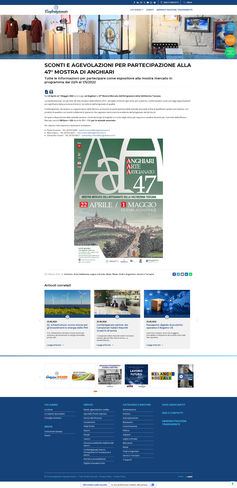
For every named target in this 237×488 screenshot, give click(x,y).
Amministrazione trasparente (175, 10)
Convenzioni (89, 422)
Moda (115, 274)
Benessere (128, 422)
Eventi (150, 10)
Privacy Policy (105, 476)
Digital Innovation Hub (94, 463)
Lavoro (87, 438)
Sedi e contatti (171, 2)
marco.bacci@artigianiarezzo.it (91, 132)
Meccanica (127, 443)
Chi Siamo (51, 404)
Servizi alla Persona (93, 418)
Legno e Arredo (97, 274)
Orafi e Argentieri (127, 274)
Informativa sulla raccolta (95, 485)
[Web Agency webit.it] (188, 476)
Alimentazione (129, 409)
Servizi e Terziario (145, 274)
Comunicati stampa (53, 431)
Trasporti (127, 459)
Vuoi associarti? (173, 404)
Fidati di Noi (89, 426)
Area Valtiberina (81, 274)
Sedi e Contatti (172, 413)
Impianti (126, 434)
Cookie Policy (119, 476)
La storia (48, 409)
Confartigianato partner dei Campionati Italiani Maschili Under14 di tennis (112, 327)
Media (48, 426)
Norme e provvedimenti (95, 459)
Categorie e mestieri (137, 404)
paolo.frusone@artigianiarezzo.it (94, 130)
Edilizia (126, 430)
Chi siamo (135, 10)
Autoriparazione (130, 418)
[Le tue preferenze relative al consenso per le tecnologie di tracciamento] (232, 483)
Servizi (88, 404)
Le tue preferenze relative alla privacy (129, 485)
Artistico (68, 274)
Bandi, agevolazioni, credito (96, 409)
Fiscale (87, 434)
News (108, 274)
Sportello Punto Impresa (95, 413)
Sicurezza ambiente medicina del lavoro (99, 444)
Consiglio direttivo (52, 418)
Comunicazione (130, 426)
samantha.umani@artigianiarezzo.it (98, 135)
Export (87, 430)
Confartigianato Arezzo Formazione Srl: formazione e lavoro (97, 452)
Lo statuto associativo (54, 413)
